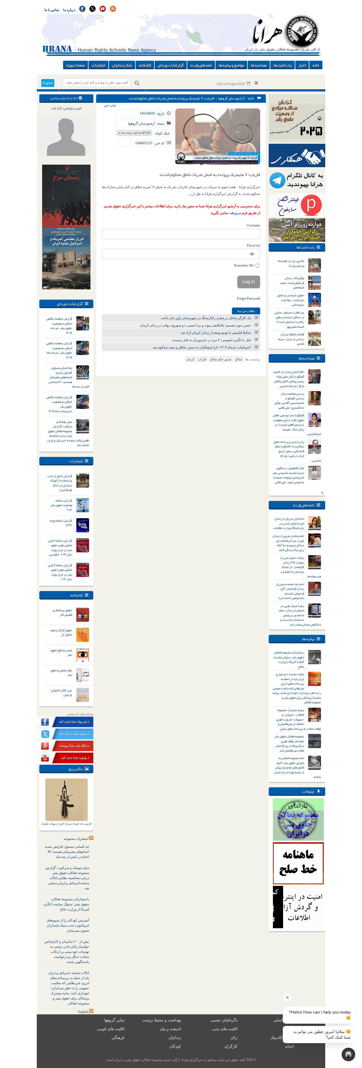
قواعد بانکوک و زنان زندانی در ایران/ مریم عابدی (291, 338)
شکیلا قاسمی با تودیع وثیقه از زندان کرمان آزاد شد (216, 333)
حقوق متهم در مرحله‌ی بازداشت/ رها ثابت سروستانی (290, 300)
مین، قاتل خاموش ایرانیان (61, 692)
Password (253, 245)
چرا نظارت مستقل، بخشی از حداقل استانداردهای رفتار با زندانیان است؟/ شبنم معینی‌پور (289, 319)
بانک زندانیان (122, 65)
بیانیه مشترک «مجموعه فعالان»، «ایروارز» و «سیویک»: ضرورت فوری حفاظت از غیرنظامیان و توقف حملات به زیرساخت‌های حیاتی (298, 719)
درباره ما (69, 10)
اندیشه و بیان (170, 1029)
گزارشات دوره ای (171, 65)
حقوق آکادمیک (282, 1038)
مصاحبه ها (259, 65)
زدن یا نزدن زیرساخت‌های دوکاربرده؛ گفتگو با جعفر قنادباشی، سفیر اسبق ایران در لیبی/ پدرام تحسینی (297, 451)
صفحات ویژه (75, 65)
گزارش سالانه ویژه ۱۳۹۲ (61, 522)
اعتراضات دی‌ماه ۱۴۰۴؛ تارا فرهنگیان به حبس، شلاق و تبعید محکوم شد (202, 347)
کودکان (175, 1046)
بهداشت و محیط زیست (161, 1020)
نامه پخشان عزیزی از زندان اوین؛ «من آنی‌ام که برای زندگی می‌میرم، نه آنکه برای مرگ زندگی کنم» (288, 543)
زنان (234, 1038)
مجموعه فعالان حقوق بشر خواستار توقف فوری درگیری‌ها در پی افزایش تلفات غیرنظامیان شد (289, 743)
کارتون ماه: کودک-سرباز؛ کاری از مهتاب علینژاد (66, 823)
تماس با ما (51, 10)
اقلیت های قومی (110, 1029)
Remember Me (244, 265)
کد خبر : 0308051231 (149, 143)
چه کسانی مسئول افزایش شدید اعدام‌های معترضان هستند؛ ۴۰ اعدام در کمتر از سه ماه (68, 377)
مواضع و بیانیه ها (231, 65)
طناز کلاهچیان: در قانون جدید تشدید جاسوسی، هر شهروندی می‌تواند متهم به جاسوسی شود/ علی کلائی (288, 475)
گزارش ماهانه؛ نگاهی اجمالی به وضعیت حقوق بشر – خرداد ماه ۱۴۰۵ (59, 350)
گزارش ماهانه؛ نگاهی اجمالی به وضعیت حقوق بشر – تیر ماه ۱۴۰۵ (59, 325)
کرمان (190, 359)
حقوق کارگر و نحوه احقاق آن (61, 632)
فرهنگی (117, 1038)
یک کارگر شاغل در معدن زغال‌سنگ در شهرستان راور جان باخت (206, 318)
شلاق (238, 359)
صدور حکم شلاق (220, 359)
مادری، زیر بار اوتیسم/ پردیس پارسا (290, 263)
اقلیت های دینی (225, 1029)
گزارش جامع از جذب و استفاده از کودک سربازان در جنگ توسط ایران (59, 483)
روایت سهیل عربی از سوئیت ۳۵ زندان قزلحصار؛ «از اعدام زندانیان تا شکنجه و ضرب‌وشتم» (300, 566)
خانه (316, 65)
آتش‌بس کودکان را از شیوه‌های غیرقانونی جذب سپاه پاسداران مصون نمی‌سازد (68, 925)
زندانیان (175, 1038)
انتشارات (98, 65)
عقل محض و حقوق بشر (61, 672)
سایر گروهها (226, 98)
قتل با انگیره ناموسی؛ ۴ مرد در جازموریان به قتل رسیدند (211, 340)
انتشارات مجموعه (76, 839)
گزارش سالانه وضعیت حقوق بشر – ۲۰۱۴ (60, 505)
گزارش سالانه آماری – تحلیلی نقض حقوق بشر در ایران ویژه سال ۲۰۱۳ (59, 572)
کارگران (231, 1046)
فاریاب (202, 359)
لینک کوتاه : (162, 133)
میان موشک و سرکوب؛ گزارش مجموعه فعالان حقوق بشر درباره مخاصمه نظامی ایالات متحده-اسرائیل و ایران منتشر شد (68, 433)
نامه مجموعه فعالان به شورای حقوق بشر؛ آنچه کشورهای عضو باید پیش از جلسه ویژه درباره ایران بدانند (297, 767)
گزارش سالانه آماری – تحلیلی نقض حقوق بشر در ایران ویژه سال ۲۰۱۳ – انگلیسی (59, 547)
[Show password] (252, 254)
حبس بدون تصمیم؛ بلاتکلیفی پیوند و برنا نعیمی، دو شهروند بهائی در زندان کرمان (195, 325)
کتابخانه (145, 65)
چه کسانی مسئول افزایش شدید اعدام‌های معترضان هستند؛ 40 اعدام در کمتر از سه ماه (67, 852)
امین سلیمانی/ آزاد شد (66, 108)
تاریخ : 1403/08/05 (152, 113)
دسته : (159, 123)
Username (253, 225)
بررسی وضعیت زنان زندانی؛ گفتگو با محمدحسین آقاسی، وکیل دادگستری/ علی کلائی (289, 400)
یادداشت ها (282, 65)
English (48, 83)
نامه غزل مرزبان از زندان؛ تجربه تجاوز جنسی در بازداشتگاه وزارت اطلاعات (288, 523)
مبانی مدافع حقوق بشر (61, 652)
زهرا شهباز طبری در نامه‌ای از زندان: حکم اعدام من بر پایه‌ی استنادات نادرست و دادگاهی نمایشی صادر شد (300, 615)
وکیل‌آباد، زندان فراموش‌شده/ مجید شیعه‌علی (292, 282)
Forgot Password (248, 298)
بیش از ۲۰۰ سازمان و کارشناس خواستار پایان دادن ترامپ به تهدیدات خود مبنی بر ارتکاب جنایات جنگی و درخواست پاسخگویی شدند (66, 952)
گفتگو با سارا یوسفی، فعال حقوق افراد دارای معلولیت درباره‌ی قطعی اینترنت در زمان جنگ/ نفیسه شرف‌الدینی (297, 424)
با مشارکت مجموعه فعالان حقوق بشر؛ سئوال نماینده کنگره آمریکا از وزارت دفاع (66, 904)
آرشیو (240, 98)
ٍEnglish (83, 1012)
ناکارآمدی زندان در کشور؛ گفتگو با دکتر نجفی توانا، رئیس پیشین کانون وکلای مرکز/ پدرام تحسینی (288, 379)
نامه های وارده (201, 65)
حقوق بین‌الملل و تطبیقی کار (62, 612)
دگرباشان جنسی (224, 1020)
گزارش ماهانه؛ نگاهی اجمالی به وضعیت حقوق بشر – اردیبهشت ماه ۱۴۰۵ (59, 404)
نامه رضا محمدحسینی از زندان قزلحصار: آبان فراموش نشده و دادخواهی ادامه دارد (290, 591)
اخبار (302, 65)
